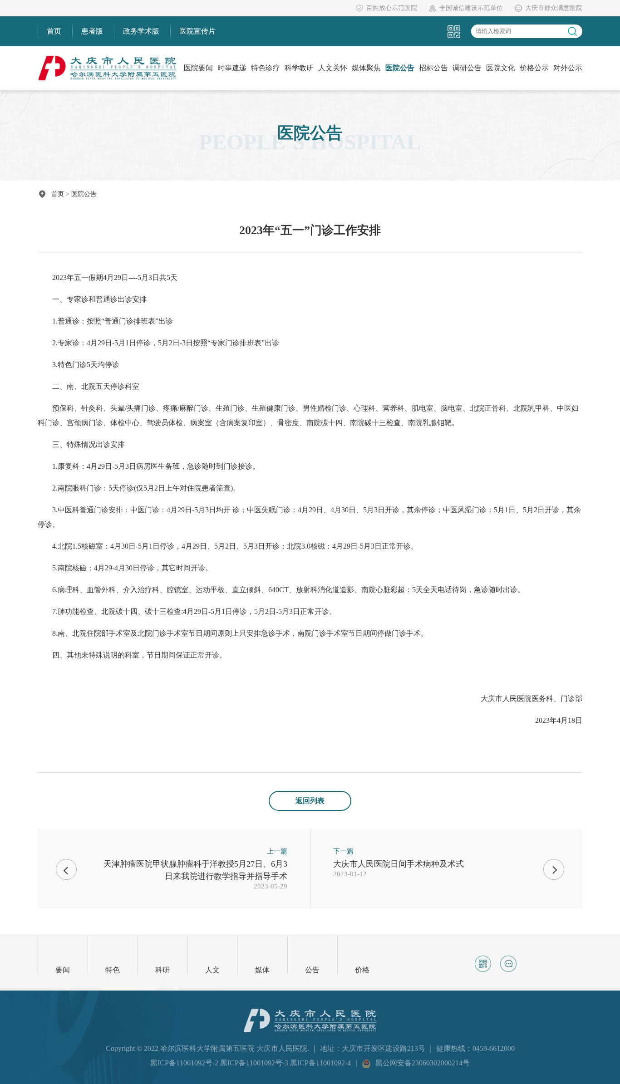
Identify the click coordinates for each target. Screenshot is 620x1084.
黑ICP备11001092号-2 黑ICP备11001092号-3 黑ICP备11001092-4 (251, 1063)
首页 (54, 31)
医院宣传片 (197, 31)
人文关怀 (332, 68)
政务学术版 (141, 31)
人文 (212, 970)
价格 (362, 970)
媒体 (262, 970)
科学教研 (299, 68)
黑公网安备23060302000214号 (422, 1063)
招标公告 (433, 68)
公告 (312, 970)
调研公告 (467, 68)
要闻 (62, 970)
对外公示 (567, 68)
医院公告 (399, 68)
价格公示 (534, 68)
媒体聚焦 (366, 68)
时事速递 (231, 68)
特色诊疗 (265, 68)
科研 (162, 970)
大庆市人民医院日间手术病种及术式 (398, 863)
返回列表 (310, 800)
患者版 (92, 31)
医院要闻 (198, 68)
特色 (112, 970)
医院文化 (500, 68)
